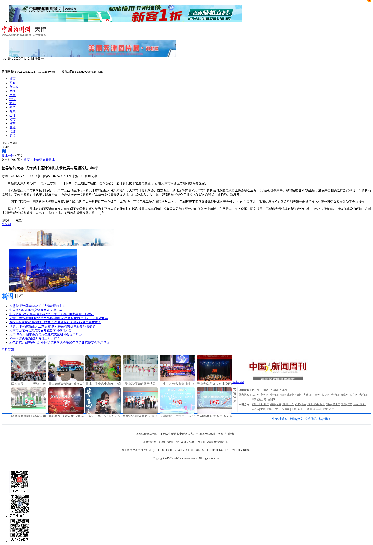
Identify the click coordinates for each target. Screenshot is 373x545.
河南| (317, 404)
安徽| (255, 404)
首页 (12, 78)
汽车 (12, 123)
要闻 (12, 83)
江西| (350, 404)
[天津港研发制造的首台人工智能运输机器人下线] (66, 380)
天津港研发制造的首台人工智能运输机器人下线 (81, 383)
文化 (12, 103)
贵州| (286, 404)
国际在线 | (285, 394)
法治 (12, 99)
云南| (325, 409)
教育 (12, 107)
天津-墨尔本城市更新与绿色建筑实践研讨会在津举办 (45, 334)
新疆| (313, 409)
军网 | (255, 399)
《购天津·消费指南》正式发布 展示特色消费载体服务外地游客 (52, 326)
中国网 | (275, 394)
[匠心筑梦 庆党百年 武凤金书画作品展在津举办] (66, 412)
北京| (261, 404)
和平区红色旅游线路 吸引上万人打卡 (34, 338)
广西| (298, 404)
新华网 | (265, 394)
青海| (270, 409)
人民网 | (256, 394)
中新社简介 (280, 419)
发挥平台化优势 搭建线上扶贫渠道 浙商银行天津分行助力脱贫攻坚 (55, 322)
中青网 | (317, 394)
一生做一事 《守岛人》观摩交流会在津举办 (115, 416)
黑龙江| (336, 404)
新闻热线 (296, 419)
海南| (304, 404)
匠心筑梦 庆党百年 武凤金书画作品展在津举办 (80, 416)
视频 (12, 131)
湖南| (329, 404)
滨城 (12, 127)
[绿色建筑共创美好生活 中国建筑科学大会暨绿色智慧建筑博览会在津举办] (28, 412)
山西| (282, 409)
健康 (12, 111)
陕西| (288, 409)
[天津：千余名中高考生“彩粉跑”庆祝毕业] (103, 380)
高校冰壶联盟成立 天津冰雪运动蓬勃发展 (151, 416)
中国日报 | (297, 394)
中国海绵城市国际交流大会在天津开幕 (35, 310)
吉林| (357, 404)
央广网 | (354, 394)
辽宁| (363, 404)
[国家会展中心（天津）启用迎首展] (28, 380)
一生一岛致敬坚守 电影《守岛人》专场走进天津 (193, 383)
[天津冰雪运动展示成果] (140, 380)
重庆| (267, 404)
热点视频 (238, 382)
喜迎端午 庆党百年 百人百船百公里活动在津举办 (230, 416)
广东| (292, 404)
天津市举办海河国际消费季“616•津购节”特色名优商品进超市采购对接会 (58, 318)
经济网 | (326, 394)
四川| (301, 409)
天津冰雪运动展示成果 (140, 383)
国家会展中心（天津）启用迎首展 (34, 383)
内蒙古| (256, 409)
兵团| (319, 409)
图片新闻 (8, 349)
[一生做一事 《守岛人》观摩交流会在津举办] (103, 412)
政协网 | (263, 399)
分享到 (6, 224)
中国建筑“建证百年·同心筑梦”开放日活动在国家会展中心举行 (51, 314)
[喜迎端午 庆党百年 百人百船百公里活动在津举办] (214, 412)
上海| (294, 409)
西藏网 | (345, 394)
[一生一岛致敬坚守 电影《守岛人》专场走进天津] (177, 380)
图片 (12, 135)
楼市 (12, 119)
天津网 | (275, 389)
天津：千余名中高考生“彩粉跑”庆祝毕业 (113, 383)
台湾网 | (336, 394)
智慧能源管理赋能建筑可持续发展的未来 (37, 306)
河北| (311, 404)
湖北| (323, 404)
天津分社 (8, 155)
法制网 (271, 399)
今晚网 (283, 389)
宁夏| (263, 409)
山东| (276, 409)
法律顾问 (325, 419)
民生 (12, 95)
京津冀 (14, 87)
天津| (307, 409)
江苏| (344, 404)
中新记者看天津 (44, 159)
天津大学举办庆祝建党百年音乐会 (220, 383)
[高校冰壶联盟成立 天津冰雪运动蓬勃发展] (140, 412)
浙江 (331, 409)
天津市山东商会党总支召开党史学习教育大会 (40, 330)
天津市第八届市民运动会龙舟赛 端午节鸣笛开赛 (193, 416)
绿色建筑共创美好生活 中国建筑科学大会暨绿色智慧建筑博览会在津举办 (59, 342)
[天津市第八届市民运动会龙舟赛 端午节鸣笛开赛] (177, 412)
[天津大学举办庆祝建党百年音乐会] (214, 380)
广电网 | (265, 389)
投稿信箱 (310, 419)
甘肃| (279, 404)
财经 (12, 91)
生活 (12, 115)
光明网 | (364, 394)
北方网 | (256, 389)
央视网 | (308, 394)
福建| (273, 404)
